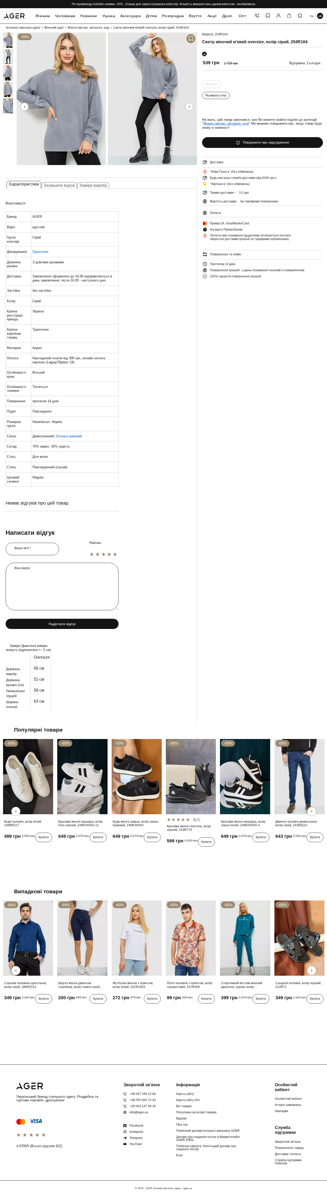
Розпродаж (173, 16)
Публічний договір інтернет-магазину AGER (208, 1130)
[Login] (278, 16)
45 (37, 848)
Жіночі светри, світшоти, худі (88, 27)
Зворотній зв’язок (287, 1141)
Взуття (195, 16)
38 (76, 848)
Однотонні (40, 252)
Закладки (281, 1111)
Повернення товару (289, 1147)
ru (311, 16)
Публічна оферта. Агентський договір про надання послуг (206, 1148)
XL (29, 1009)
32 (286, 848)
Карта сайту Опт (188, 1100)
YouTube (136, 1144)
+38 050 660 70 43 (143, 1100)
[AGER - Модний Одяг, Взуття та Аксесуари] (14, 15)
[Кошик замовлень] (289, 16)
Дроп (227, 16)
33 (293, 848)
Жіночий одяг (54, 27)
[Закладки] (268, 16)
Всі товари (184, 1106)
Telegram (136, 1137)
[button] (189, 107)
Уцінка (108, 16)
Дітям (151, 16)
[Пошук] (300, 16)
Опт (242, 16)
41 (7, 848)
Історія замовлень (288, 1104)
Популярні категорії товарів (196, 1112)
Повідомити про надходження (266, 142)
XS (62, 1009)
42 (15, 848)
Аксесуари (130, 16)
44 (29, 848)
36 (61, 848)
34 (300, 848)
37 (69, 848)
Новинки (88, 16)
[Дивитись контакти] (257, 16)
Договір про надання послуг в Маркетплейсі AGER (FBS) (208, 1138)
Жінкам (42, 16)
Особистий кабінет (288, 1098)
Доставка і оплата (288, 1154)
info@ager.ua (139, 1112)
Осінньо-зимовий (69, 436)
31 (278, 848)
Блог (179, 1155)
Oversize (211, 85)
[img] (61, 166)
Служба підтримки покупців (288, 1162)
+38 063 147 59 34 (143, 1106)
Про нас (182, 1124)
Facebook (136, 1125)
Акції (211, 16)
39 (84, 848)
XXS (70, 1009)
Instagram (136, 1131)
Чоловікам (65, 16)
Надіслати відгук (62, 624)
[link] (3, 40)
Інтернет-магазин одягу (23, 27)
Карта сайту (185, 1093)
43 (22, 848)
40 (91, 848)
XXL (38, 1009)
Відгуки (181, 1118)
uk (320, 16)
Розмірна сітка (215, 95)
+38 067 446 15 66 (143, 1093)
